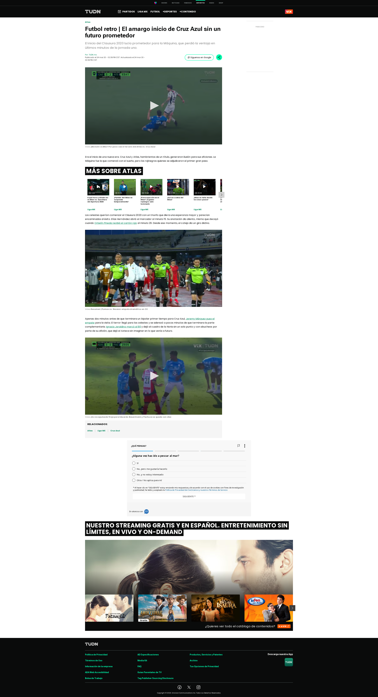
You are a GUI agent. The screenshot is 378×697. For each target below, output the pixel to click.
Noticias (175, 3)
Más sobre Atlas (114, 171)
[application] (153, 105)
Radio (211, 3)
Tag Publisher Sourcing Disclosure (155, 678)
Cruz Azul (115, 430)
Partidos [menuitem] (128, 11)
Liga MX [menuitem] (143, 11)
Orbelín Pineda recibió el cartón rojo (115, 223)
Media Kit (142, 660)
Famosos (188, 3)
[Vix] (289, 11)
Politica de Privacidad (96, 654)
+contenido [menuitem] (188, 11)
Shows (164, 3)
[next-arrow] (221, 195)
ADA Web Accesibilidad (97, 672)
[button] (153, 105)
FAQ (139, 666)
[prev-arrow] (83, 608)
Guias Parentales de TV (149, 672)
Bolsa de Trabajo (93, 678)
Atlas (87, 22)
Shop (221, 3)
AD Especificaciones (148, 654)
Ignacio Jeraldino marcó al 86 (123, 326)
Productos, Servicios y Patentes (206, 654)
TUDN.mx (93, 54)
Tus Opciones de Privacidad (204, 666)
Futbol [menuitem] (155, 11)
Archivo (194, 660)
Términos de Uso (93, 660)
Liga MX (91, 209)
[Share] (219, 57)
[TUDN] (93, 11)
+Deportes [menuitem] (170, 11)
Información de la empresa (99, 666)
